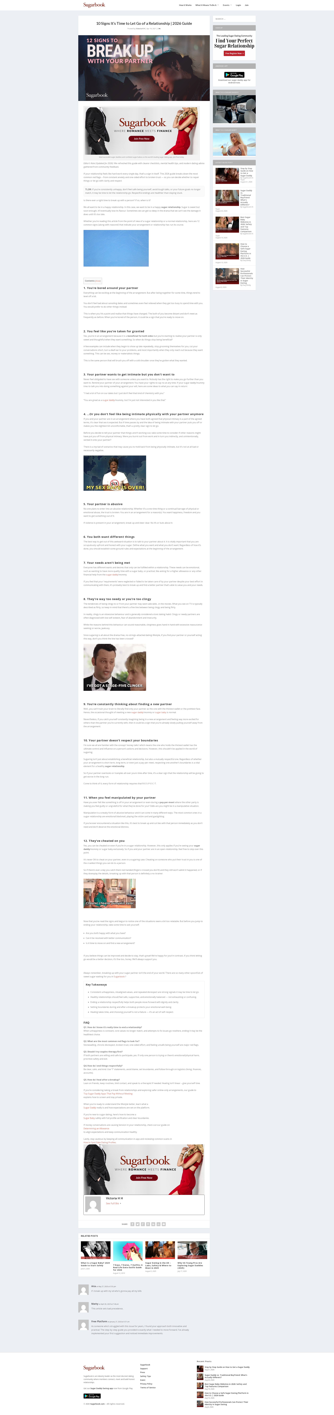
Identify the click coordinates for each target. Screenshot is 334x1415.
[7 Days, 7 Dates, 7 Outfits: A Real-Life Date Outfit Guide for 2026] (128, 1251)
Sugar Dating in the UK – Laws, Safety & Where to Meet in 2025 (158, 1265)
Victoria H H (140, 28)
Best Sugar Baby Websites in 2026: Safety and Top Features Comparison (226, 1385)
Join (247, 5)
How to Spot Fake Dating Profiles (100, 1142)
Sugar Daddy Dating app (101, 1388)
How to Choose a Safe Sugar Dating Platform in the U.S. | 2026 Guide (227, 1394)
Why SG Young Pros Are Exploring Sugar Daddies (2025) (190, 1265)
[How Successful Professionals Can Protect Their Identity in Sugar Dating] (200, 1404)
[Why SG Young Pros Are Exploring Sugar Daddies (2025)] (192, 1250)
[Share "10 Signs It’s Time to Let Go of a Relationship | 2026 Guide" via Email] (163, 1224)
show (98, 281)
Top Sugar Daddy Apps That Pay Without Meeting (108, 1093)
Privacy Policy (146, 1384)
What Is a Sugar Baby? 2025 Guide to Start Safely (95, 1264)
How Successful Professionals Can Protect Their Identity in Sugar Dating (226, 1403)
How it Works (185, 5)
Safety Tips (145, 1376)
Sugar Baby (89, 1118)
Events (226, 5)
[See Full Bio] (120, 1203)
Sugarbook (145, 1364)
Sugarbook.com (97, 1404)
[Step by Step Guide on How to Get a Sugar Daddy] (200, 1369)
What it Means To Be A (205, 5)
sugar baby (160, 712)
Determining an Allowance (96, 1128)
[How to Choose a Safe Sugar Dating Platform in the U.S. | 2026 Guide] (200, 1395)
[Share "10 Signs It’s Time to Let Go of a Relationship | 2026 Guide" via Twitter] (137, 1224)
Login (238, 5)
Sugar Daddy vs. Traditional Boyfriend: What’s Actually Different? (226, 1376)
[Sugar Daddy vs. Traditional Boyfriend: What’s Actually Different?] (200, 1377)
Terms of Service (148, 1387)
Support (144, 1368)
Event (142, 1380)
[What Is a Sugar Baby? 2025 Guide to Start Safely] (96, 1250)
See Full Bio (112, 1203)
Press (142, 1372)
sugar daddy (109, 400)
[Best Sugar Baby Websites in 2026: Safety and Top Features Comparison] (200, 1386)
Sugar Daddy (90, 1107)
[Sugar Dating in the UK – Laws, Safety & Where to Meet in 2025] (160, 1250)
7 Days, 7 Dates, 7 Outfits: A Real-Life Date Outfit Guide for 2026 (128, 1267)
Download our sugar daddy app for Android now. (234, 81)
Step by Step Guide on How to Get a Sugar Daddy (227, 1367)
